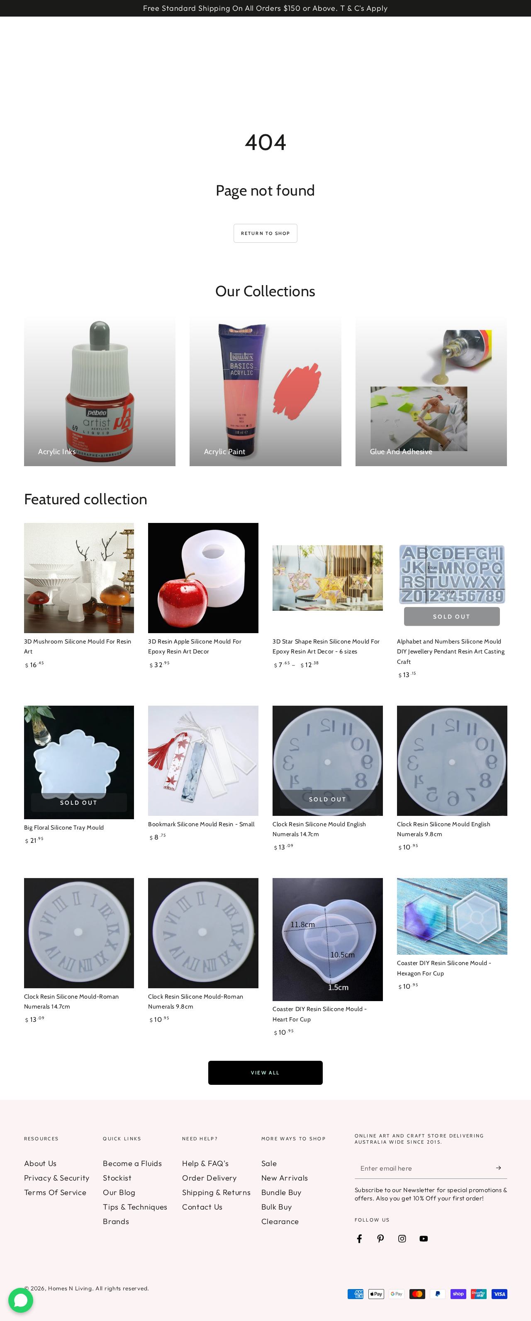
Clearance (280, 1221)
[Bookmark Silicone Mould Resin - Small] (203, 760)
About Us (40, 1163)
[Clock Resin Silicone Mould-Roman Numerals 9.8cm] (203, 933)
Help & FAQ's (205, 1163)
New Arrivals (284, 1178)
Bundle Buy (281, 1192)
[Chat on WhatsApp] (20, 1300)
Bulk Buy (276, 1207)
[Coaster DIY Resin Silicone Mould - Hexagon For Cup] (452, 916)
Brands (116, 1221)
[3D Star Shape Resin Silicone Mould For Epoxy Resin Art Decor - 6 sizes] (327, 578)
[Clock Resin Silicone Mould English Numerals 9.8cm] (452, 760)
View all (265, 1072)
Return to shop (265, 233)
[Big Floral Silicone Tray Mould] (79, 762)
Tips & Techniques (135, 1207)
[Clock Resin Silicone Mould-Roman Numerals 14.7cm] (79, 933)
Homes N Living (70, 1288)
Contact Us (202, 1207)
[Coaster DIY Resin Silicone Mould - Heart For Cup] (327, 939)
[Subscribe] (501, 1167)
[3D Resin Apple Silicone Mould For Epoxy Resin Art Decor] (203, 578)
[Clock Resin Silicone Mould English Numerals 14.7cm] (327, 760)
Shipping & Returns (216, 1192)
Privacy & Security (57, 1178)
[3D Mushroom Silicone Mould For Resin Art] (79, 578)
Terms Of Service (55, 1192)
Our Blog (119, 1192)
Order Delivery (209, 1178)
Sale (269, 1163)
